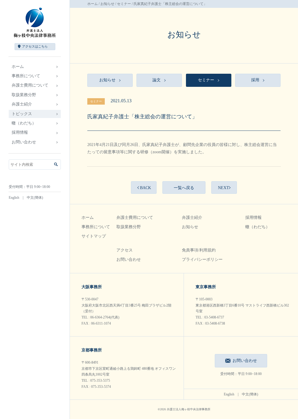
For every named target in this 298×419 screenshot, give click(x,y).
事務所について (95, 227)
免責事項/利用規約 (199, 250)
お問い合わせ (24, 142)
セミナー (124, 4)
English (14, 198)
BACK (145, 188)
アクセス (35, 46)
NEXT (223, 188)
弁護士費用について (134, 217)
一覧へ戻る (184, 188)
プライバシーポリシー (202, 259)
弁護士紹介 (192, 217)
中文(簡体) (35, 198)
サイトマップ (93, 236)
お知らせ (107, 4)
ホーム (18, 66)
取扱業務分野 (128, 227)
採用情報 (253, 217)
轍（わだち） (24, 123)
